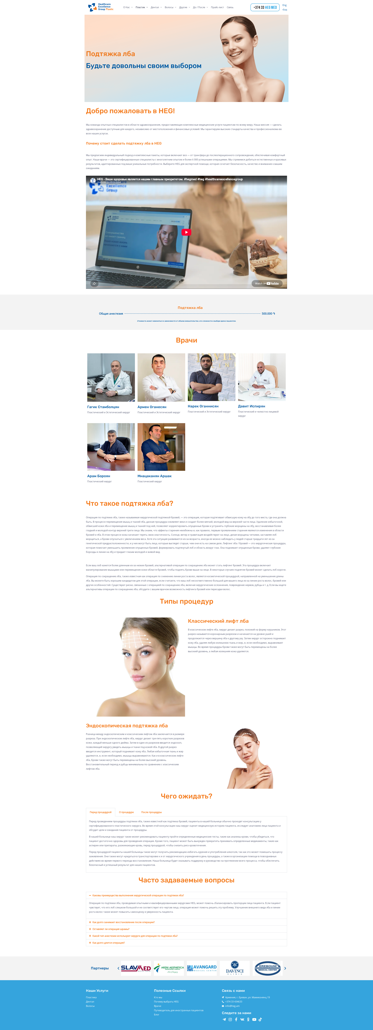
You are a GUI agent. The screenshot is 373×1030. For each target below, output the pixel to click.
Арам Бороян (98, 476)
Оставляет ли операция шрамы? (111, 929)
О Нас (126, 7)
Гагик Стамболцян (103, 407)
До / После (199, 7)
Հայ (285, 9)
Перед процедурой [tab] (100, 812)
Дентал (155, 7)
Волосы (169, 7)
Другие (183, 7)
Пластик (140, 7)
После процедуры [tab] (151, 812)
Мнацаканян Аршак (155, 476)
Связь (230, 7)
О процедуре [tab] (126, 812)
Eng (285, 5)
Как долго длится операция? (109, 942)
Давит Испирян (251, 406)
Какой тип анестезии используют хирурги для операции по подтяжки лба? (135, 935)
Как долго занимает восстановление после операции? (124, 922)
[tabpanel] (186, 844)
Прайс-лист (217, 7)
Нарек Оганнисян (203, 406)
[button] (186, 895)
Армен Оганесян (152, 407)
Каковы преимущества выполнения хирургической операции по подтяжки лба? (138, 895)
